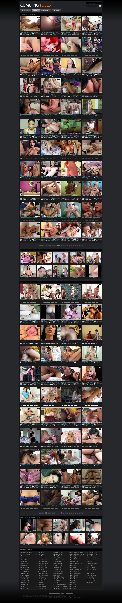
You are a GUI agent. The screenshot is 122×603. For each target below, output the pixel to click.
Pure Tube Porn (42, 561)
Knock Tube (41, 558)
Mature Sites (90, 556)
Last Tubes (24, 565)
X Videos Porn (91, 577)
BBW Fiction (57, 569)
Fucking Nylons (75, 558)
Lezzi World (73, 588)
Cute (72, 446)
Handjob (97, 137)
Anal (48, 34)
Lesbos (72, 582)
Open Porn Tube (91, 582)
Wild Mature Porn (92, 569)
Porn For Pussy (91, 575)
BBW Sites (57, 575)
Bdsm (47, 178)
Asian (24, 34)
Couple (95, 75)
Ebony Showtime (59, 556)
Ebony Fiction (42, 588)
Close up (52, 75)
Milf (96, 446)
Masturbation (36, 55)
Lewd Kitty (73, 584)
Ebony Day (41, 584)
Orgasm (31, 508)
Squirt (54, 322)
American (56, 240)
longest (53, 245)
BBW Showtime (58, 573)
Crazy (50, 405)
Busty (76, 55)
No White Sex (58, 567)
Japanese (48, 55)
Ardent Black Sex (43, 573)
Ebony (65, 199)
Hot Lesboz (73, 567)
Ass (30, 34)
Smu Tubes (41, 569)
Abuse (62, 593)
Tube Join (24, 556)
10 (79, 245)
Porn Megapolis (91, 560)
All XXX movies (25, 554)
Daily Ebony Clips (43, 579)
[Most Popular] (46, 10)
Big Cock (95, 466)
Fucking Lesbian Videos (61, 588)
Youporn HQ (25, 582)
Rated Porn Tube (43, 563)
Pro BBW (89, 561)
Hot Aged (73, 565)
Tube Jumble (25, 575)
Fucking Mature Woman (77, 556)
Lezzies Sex (74, 586)
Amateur (45, 34)
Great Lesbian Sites (76, 563)
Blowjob (27, 34)
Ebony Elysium (42, 586)
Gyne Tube (41, 556)
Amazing (56, 75)
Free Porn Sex (91, 579)
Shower (96, 405)
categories (41, 245)
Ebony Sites (57, 558)
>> (82, 245)
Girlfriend (27, 508)
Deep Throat (76, 446)
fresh (49, 245)
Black (33, 34)
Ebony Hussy (58, 554)
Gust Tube (41, 554)
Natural (56, 55)
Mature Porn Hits (92, 552)
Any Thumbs (25, 588)
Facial (76, 137)
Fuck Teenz (73, 560)
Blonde (69, 34)
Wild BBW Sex (91, 567)
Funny (94, 137)
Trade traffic (69, 593)
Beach (50, 466)
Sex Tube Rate (42, 565)
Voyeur (56, 508)
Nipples (57, 363)
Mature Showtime (92, 554)
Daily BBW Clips (59, 577)
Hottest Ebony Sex (59, 561)
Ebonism (40, 582)
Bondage (36, 508)
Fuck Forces (25, 569)
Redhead (95, 363)
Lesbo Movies (74, 579)
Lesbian (72, 75)
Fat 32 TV (57, 581)
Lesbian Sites (74, 575)
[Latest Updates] (26, 10)
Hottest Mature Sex (75, 569)
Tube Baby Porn (42, 571)
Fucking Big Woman (60, 584)
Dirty (53, 405)
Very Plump (90, 565)
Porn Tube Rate (42, 560)
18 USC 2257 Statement (54, 593)
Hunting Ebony (58, 563)
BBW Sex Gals (58, 571)
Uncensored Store (26, 552)
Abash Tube (24, 584)
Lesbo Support (74, 581)
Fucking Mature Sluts (76, 552)
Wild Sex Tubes (26, 581)
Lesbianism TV (74, 571)
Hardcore (77, 34)
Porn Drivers (25, 571)
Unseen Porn (25, 577)
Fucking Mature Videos (77, 554)
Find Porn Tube (91, 581)
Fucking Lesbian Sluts (60, 586)
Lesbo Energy (74, 577)
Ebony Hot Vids (58, 552)
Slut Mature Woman (92, 563)
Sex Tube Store (42, 567)
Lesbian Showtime (75, 573)
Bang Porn (24, 560)
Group (97, 55)
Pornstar (50, 322)
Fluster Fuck (25, 563)
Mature (76, 75)
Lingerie (52, 55)
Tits (72, 158)
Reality (34, 466)
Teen (97, 34)
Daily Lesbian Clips (59, 579)
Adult (22, 586)
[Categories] (56, 10)
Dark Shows (41, 581)
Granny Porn (74, 561)
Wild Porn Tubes (26, 579)
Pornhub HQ (25, 567)
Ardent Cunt (24, 558)
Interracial (56, 446)
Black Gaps (41, 577)
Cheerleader (51, 76)
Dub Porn (24, 561)
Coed (31, 466)
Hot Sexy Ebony (58, 560)
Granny (52, 508)
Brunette (54, 34)
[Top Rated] (36, 10)
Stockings (69, 158)
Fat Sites (56, 582)
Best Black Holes (43, 575)
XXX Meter (90, 571)
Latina (76, 199)
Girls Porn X (90, 573)
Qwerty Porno (25, 573)
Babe (51, 34)
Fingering (49, 363)
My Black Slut (58, 565)
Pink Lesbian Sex (92, 558)
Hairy (69, 75)
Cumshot (31, 96)
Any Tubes (41, 552)
